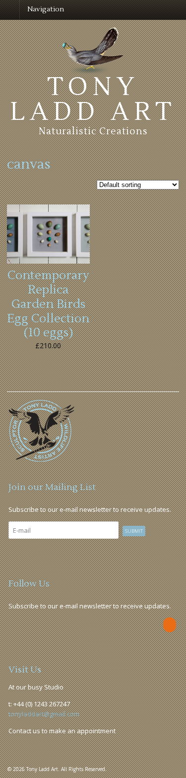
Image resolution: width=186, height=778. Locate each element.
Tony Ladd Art (93, 99)
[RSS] (170, 624)
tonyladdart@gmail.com (43, 713)
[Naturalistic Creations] (93, 69)
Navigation (45, 9)
